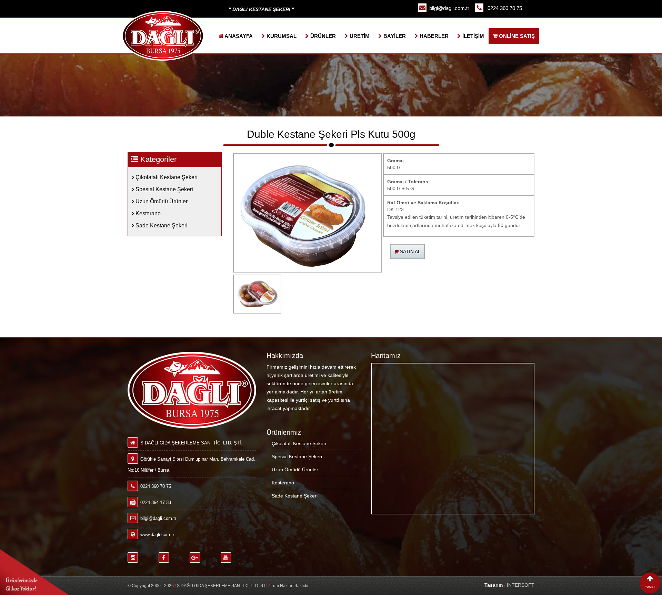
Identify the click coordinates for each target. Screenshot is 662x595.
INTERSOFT (509, 585)
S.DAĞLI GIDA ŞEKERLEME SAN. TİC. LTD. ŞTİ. (222, 585)
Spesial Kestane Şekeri (163, 189)
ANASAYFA (238, 36)
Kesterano (147, 213)
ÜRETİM (359, 36)
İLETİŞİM (472, 36)
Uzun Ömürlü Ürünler (161, 201)
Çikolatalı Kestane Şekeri (166, 177)
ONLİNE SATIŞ (516, 36)
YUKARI (650, 586)
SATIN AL (410, 251)
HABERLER (433, 36)
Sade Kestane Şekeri (161, 225)
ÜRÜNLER (322, 36)
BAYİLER (394, 36)
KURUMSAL (281, 36)
